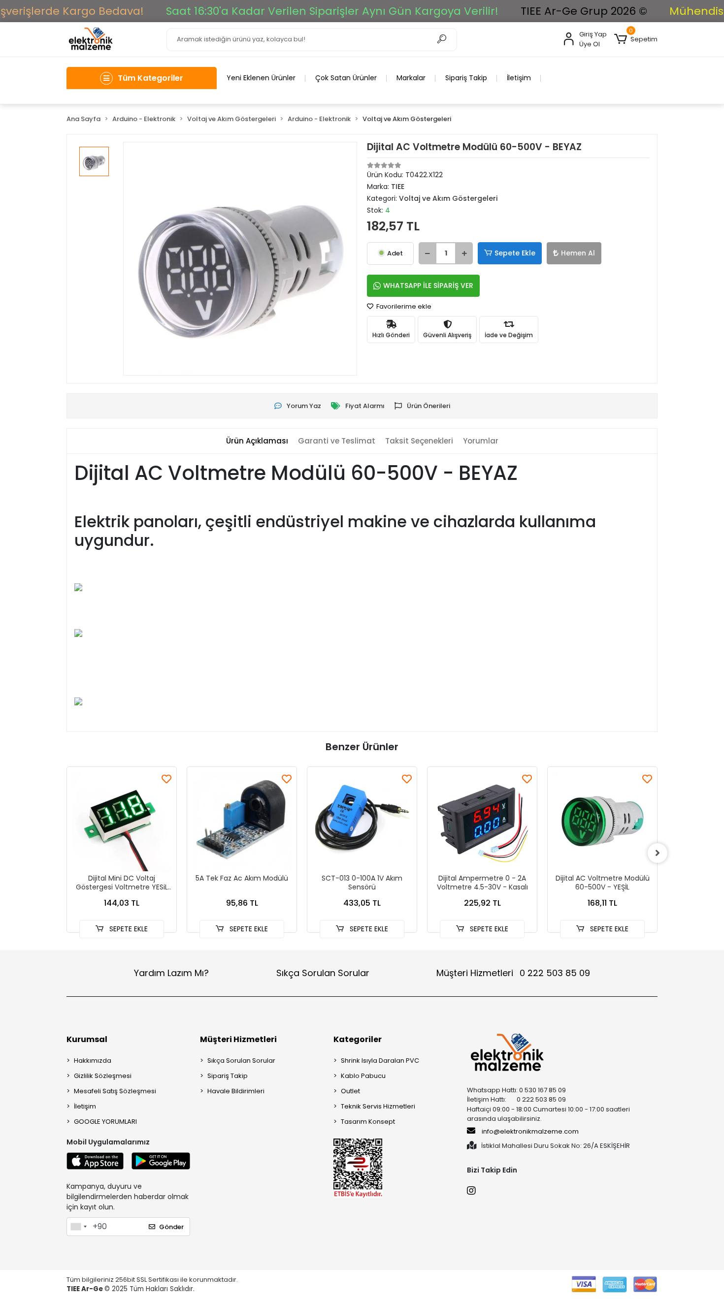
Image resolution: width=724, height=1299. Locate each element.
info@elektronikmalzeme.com (530, 1131)
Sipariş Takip (466, 78)
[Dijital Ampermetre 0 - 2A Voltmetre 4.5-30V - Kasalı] (482, 821)
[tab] (257, 441)
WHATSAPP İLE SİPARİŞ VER (428, 285)
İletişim (519, 78)
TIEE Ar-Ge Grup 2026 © (584, 11)
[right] (657, 853)
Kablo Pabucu (363, 1075)
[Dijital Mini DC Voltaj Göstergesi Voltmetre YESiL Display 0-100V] (121, 821)
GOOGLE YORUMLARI (105, 1121)
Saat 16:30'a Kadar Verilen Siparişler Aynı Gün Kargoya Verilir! (332, 11)
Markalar (411, 78)
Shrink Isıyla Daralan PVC (380, 1060)
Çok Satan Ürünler (346, 78)
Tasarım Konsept (368, 1121)
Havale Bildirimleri (235, 1091)
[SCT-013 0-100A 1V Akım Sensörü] (362, 821)
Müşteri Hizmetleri (513, 973)
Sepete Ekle (514, 253)
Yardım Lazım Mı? (171, 973)
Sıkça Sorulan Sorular (322, 973)
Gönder (171, 1227)
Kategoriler (357, 1039)
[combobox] (78, 1227)
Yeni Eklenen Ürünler (261, 78)
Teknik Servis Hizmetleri (378, 1106)
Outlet (350, 1091)
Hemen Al (578, 253)
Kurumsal (86, 1039)
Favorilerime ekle (403, 306)
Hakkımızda (92, 1060)
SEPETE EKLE (127, 929)
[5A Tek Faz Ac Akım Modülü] (242, 821)
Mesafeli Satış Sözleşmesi (115, 1091)
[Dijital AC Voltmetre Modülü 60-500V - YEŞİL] (602, 821)
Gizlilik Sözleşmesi (103, 1075)
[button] (636, 39)
